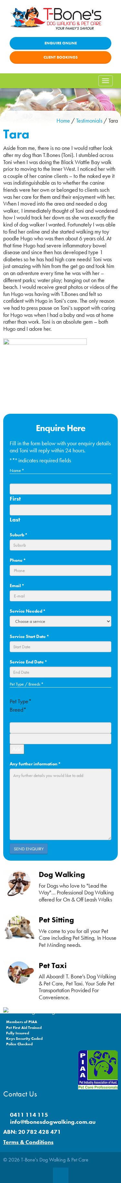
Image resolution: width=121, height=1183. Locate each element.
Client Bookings (61, 57)
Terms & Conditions (28, 1142)
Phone (18, 560)
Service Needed (27, 611)
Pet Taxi (53, 965)
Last (15, 519)
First (15, 498)
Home (63, 120)
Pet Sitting (56, 920)
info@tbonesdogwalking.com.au (53, 1121)
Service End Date (28, 662)
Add (17, 749)
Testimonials (89, 120)
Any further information (35, 764)
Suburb (18, 535)
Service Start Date (29, 636)
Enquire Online (61, 43)
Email (17, 585)
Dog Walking (62, 874)
